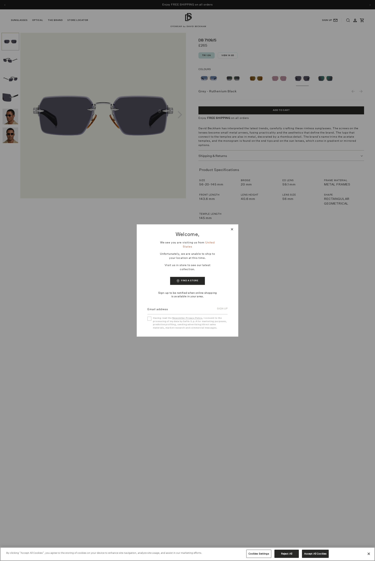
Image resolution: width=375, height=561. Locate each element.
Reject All (286, 553)
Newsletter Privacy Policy (187, 318)
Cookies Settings (258, 553)
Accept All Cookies (315, 553)
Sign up (222, 308)
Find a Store (189, 280)
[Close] (368, 553)
